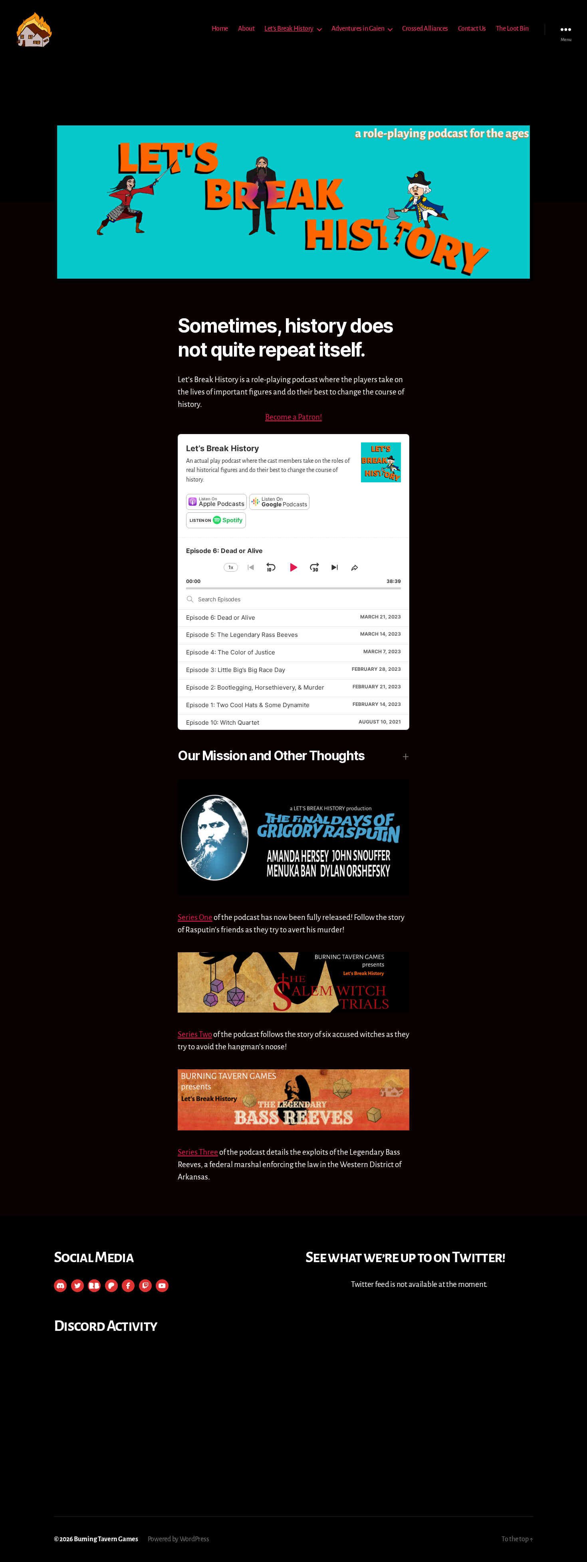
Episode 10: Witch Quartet (222, 722)
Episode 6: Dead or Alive (220, 617)
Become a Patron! (293, 417)
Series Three (198, 1152)
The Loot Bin (512, 28)
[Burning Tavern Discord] (60, 1285)
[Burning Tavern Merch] (94, 1285)
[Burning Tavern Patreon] (111, 1285)
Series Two (195, 1034)
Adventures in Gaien (358, 28)
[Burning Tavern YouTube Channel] (162, 1285)
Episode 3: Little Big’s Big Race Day (235, 670)
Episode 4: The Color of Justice (230, 652)
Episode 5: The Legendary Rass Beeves (242, 634)
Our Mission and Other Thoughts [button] (271, 755)
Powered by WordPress (178, 1539)
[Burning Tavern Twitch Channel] (145, 1285)
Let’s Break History (288, 28)
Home (220, 28)
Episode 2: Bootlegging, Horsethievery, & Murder (255, 687)
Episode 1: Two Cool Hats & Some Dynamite (247, 705)
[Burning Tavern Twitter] (77, 1285)
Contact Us (472, 28)
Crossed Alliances (425, 28)
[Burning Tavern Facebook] (128, 1285)
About (246, 28)
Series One (195, 917)
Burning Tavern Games (106, 1539)
